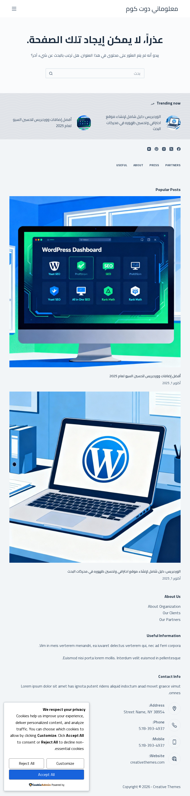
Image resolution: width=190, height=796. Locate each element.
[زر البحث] (50, 73)
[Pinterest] (156, 149)
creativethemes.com (147, 762)
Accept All (46, 774)
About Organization (164, 606)
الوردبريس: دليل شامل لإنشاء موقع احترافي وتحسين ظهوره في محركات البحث (133, 123)
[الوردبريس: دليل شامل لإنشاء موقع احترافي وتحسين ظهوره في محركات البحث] (173, 122)
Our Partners (170, 619)
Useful (121, 165)
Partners (173, 165)
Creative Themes (167, 786)
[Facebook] (179, 149)
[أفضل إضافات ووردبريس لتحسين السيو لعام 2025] (83, 122)
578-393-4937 (152, 728)
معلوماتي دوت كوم (152, 8)
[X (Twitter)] (171, 149)
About (138, 165)
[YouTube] (149, 149)
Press (154, 165)
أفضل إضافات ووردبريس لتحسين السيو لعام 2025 (42, 123)
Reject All (26, 763)
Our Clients (172, 612)
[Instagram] (164, 149)
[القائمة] (14, 8)
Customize (65, 763)
